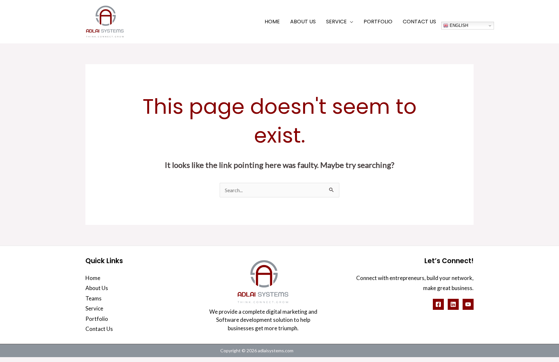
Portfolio (96, 318)
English (458, 25)
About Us (96, 288)
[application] (350, 21)
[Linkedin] (453, 304)
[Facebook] (438, 304)
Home (92, 277)
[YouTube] (468, 304)
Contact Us (99, 328)
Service (94, 308)
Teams (93, 298)
